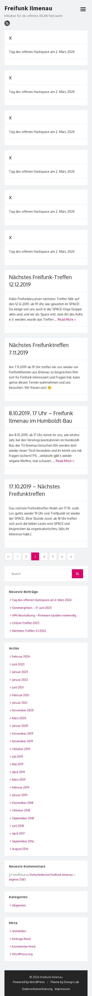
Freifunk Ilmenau (28, 8)
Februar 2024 (21, 656)
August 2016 (20, 849)
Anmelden (19, 931)
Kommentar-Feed (23, 946)
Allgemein (19, 905)
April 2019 (18, 772)
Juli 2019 (17, 756)
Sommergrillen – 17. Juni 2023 (32, 607)
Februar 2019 (20, 787)
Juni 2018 (18, 826)
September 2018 (23, 818)
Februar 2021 (20, 695)
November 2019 (22, 741)
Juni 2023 (18, 664)
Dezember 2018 (22, 803)
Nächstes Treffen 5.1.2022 (29, 630)
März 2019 (18, 779)
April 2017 (18, 833)
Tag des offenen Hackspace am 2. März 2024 (42, 600)
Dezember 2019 (22, 733)
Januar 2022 (20, 679)
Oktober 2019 (21, 749)
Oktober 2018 (21, 810)
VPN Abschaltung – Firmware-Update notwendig (44, 615)
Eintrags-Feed (21, 939)
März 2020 (19, 718)
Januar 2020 (20, 725)
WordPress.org (22, 954)
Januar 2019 (19, 795)
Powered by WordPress (29, 982)
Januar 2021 (19, 702)
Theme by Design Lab (64, 982)
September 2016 (23, 841)
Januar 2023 (20, 672)
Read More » (67, 319)
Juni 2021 (18, 687)
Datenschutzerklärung (37, 989)
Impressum (62, 989)
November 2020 (23, 710)
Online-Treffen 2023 (25, 623)
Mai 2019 (17, 764)
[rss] (7, 23)
